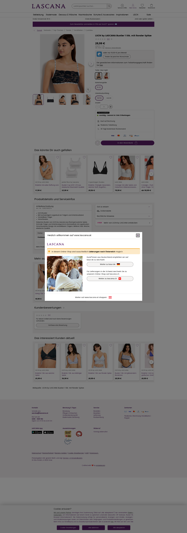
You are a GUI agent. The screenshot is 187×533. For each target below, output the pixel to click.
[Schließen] (138, 235)
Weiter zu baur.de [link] (107, 264)
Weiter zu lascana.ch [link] (108, 279)
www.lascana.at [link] (92, 297)
